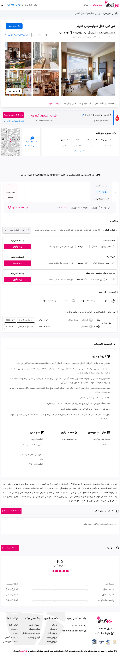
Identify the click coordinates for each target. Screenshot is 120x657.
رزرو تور (54, 625)
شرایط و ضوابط (53, 103)
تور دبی (106, 13)
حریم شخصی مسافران (31, 633)
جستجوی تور (97, 5)
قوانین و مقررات (33, 637)
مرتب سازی (26, 230)
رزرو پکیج (17, 247)
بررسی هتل (12, 91)
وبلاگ (85, 5)
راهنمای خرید (34, 625)
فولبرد (37, 230)
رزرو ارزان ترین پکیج (13, 115)
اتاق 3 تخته (78, 230)
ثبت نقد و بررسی (11, 547)
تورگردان (115, 13)
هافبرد (42, 230)
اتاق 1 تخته (96, 230)
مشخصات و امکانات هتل (105, 103)
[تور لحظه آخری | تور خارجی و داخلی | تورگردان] (112, 4)
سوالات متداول (34, 629)
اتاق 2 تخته (87, 230)
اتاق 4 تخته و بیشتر (66, 230)
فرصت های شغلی (10, 641)
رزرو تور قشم (52, 641)
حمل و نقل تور (70, 103)
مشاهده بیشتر (82, 150)
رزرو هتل (54, 629)
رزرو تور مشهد (52, 637)
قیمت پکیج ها (85, 103)
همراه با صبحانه (50, 230)
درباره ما (25, 5)
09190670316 (15, 5)
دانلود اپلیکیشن (11, 637)
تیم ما (15, 633)
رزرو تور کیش (52, 633)
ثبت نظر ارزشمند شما (12, 511)
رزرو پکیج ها (14, 26)
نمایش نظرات (32, 145)
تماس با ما (33, 5)
